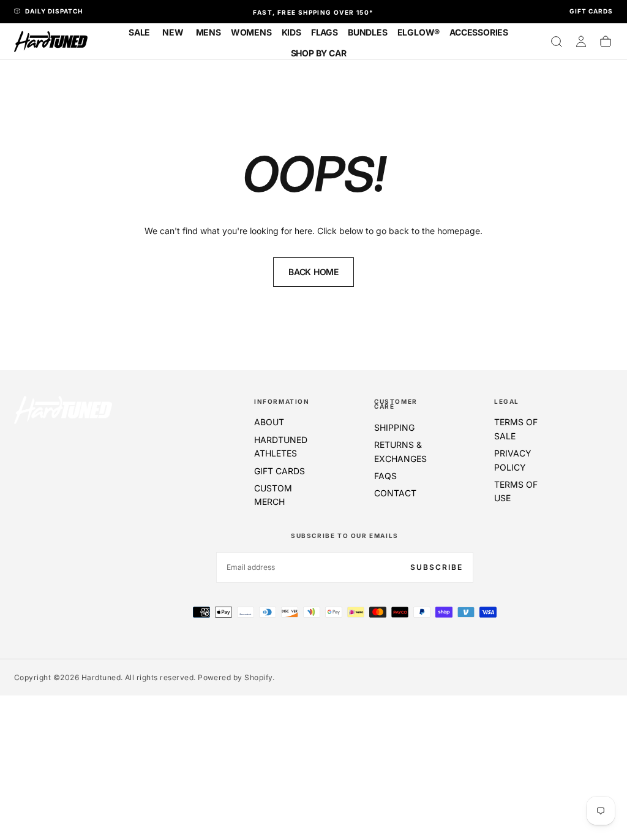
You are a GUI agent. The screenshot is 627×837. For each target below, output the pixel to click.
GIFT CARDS (279, 471)
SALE (139, 32)
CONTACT (395, 493)
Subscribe (436, 567)
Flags (324, 32)
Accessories (478, 32)
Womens (251, 32)
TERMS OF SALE (516, 429)
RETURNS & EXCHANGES (400, 451)
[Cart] (605, 41)
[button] (556, 41)
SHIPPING (394, 427)
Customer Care (396, 404)
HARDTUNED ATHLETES (280, 446)
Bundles (368, 32)
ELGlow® (418, 32)
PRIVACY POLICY (512, 460)
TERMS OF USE (516, 491)
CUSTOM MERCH (273, 495)
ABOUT (269, 422)
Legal (506, 401)
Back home (313, 272)
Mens (208, 32)
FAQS (385, 476)
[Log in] (581, 41)
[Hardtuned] (63, 410)
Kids (291, 32)
